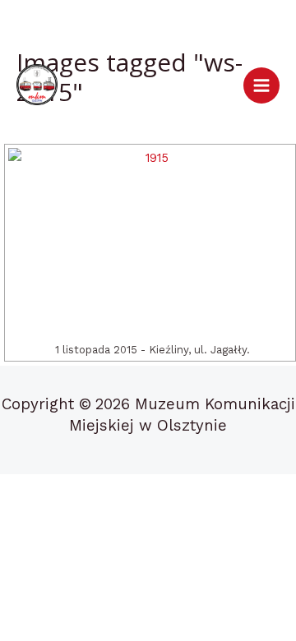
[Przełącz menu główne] (261, 85)
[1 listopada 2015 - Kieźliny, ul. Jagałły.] (150, 242)
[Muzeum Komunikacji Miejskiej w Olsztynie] (37, 84)
